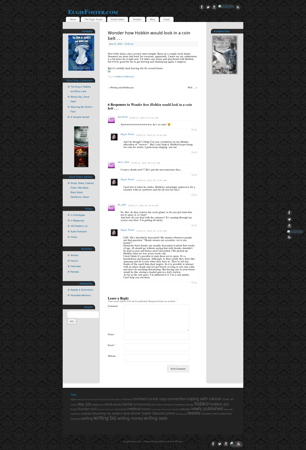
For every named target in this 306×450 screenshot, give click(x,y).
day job (84, 404)
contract (140, 398)
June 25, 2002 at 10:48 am (151, 135)
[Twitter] (208, 7)
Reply (194, 129)
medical (134, 408)
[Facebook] (202, 7)
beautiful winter (83, 399)
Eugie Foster (128, 134)
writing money (130, 418)
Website (112, 355)
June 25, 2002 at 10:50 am (151, 180)
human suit (87, 408)
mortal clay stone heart (161, 409)
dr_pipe (122, 204)
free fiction (157, 404)
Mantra (162, 441)
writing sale (156, 417)
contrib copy (157, 398)
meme (145, 409)
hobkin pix (128, 76)
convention (177, 398)
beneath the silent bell (100, 399)
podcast (86, 413)
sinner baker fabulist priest (153, 413)
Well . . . (192, 87)
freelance (168, 404)
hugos (74, 409)
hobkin (118, 76)
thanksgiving (181, 413)
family (128, 404)
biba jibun (116, 399)
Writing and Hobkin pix (121, 87)
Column (74, 260)
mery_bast (123, 162)
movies (175, 409)
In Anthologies (77, 215)
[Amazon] (214, 7)
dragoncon (98, 404)
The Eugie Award (93, 19)
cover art (228, 399)
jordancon (110, 409)
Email (167, 19)
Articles (74, 255)
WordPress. (176, 441)
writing (87, 418)
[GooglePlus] (226, 6)
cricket (74, 404)
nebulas (185, 409)
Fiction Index (117, 19)
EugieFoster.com (93, 11)
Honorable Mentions (80, 295)
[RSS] (238, 7)
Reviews (74, 271)
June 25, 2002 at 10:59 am (151, 230)
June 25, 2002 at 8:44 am (143, 117)
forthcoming (142, 404)
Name (111, 334)
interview (101, 409)
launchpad (121, 409)
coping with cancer (204, 398)
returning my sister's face (111, 413)
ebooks (117, 404)
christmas (126, 399)
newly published (207, 408)
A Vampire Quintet (79, 117)
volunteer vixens (210, 413)
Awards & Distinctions (81, 289)
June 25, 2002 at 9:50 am (145, 162)
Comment (112, 307)
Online (73, 237)
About (73, 19)
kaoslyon (123, 116)
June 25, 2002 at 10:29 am (143, 205)
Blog (152, 19)
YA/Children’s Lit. (79, 226)
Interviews (75, 266)
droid (108, 404)
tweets (193, 412)
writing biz (105, 417)
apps (73, 399)
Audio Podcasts (78, 231)
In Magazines (77, 220)
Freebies (137, 19)
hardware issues (184, 404)
